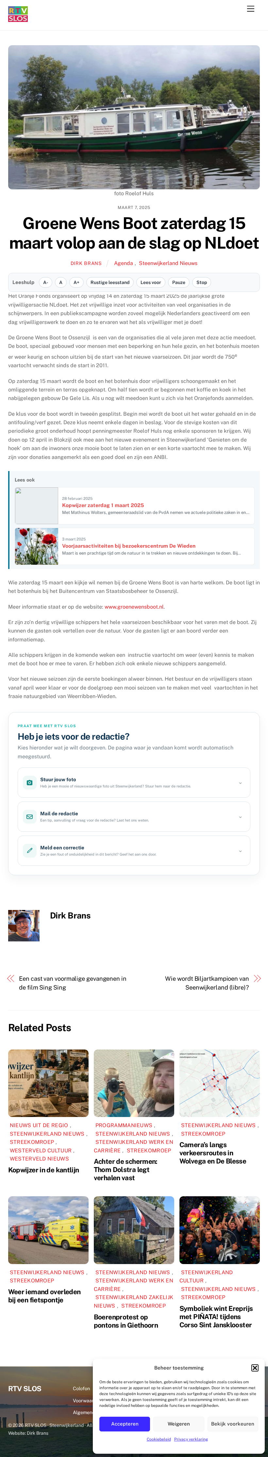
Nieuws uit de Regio (39, 1125)
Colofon (81, 1388)
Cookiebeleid (159, 1439)
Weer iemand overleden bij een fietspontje (44, 1296)
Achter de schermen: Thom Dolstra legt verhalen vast (126, 1169)
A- (45, 282)
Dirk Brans (86, 263)
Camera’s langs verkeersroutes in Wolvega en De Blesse (212, 1153)
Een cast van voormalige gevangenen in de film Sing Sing (72, 983)
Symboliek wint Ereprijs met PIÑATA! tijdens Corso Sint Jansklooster (216, 1316)
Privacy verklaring (191, 1439)
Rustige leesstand (110, 282)
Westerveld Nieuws (39, 1159)
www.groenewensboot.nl (134, 607)
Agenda (123, 263)
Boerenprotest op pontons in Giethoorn (126, 1321)
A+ (76, 282)
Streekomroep (32, 1142)
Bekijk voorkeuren (232, 1424)
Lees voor (151, 282)
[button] (255, 1368)
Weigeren (179, 1424)
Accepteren (125, 1424)
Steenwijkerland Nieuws (168, 263)
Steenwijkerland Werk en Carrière (133, 1284)
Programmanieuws (124, 1125)
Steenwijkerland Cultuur (206, 1276)
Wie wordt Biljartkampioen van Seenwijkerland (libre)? (207, 983)
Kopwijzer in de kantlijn (43, 1170)
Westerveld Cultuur (41, 1150)
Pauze (178, 282)
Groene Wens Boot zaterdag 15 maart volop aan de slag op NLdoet (134, 233)
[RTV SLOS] (18, 19)
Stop (201, 282)
